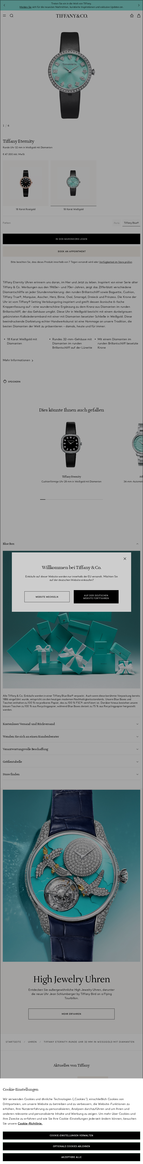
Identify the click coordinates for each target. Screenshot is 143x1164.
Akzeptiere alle (71, 1157)
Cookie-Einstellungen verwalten (71, 1135)
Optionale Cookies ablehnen (71, 1146)
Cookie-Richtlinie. (30, 1123)
